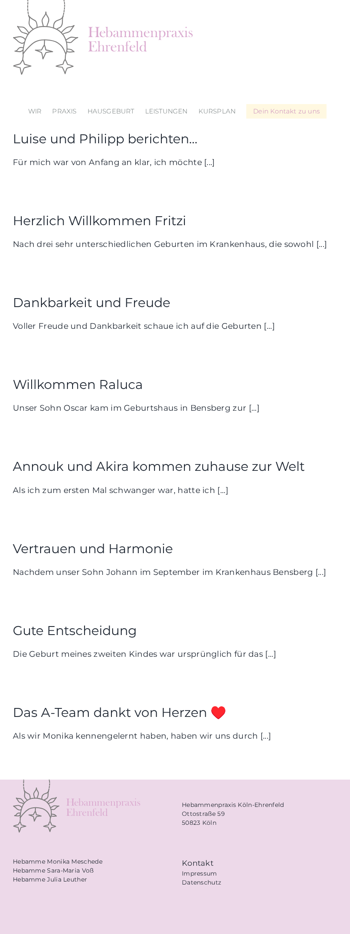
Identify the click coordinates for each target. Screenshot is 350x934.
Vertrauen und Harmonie (93, 548)
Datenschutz (201, 882)
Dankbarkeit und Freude (91, 302)
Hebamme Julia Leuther (50, 879)
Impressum (199, 873)
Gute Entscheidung (75, 630)
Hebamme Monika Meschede (57, 861)
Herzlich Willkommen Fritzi (99, 220)
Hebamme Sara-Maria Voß (53, 870)
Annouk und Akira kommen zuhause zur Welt (159, 466)
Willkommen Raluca (78, 384)
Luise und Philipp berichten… (105, 138)
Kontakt (197, 863)
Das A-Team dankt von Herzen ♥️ (119, 712)
